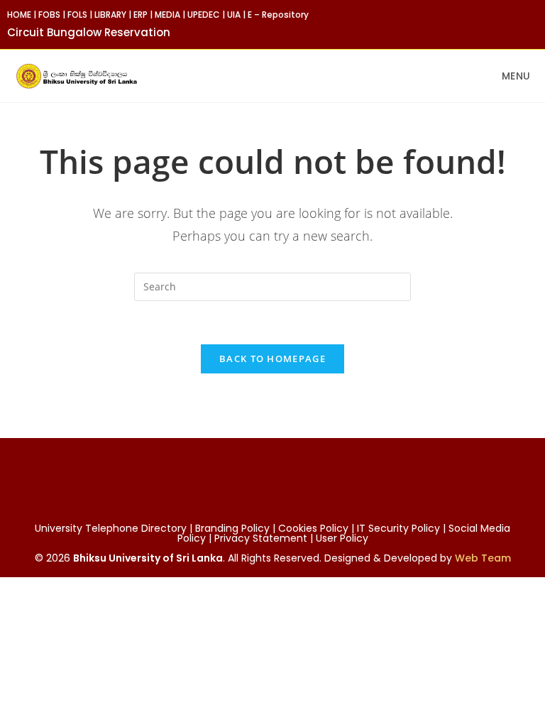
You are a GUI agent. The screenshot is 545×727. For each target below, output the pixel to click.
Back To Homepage (272, 358)
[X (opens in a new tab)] (485, 24)
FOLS (77, 15)
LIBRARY (110, 15)
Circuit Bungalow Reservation (88, 32)
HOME (19, 15)
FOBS (49, 15)
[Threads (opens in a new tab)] (518, 24)
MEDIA (167, 15)
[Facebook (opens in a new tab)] (501, 24)
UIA (234, 15)
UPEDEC (203, 15)
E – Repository (278, 15)
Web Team (483, 558)
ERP (140, 15)
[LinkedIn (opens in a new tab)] (532, 24)
